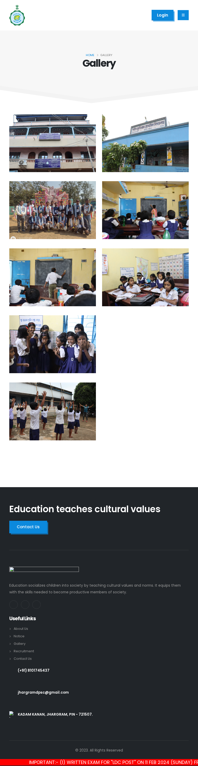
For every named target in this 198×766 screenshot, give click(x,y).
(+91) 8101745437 (34, 670)
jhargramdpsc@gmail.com (43, 692)
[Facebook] (13, 604)
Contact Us (23, 658)
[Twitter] (25, 604)
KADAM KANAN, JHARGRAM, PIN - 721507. (55, 714)
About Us (21, 628)
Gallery (20, 643)
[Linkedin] (36, 604)
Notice (19, 636)
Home (90, 55)
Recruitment (24, 651)
